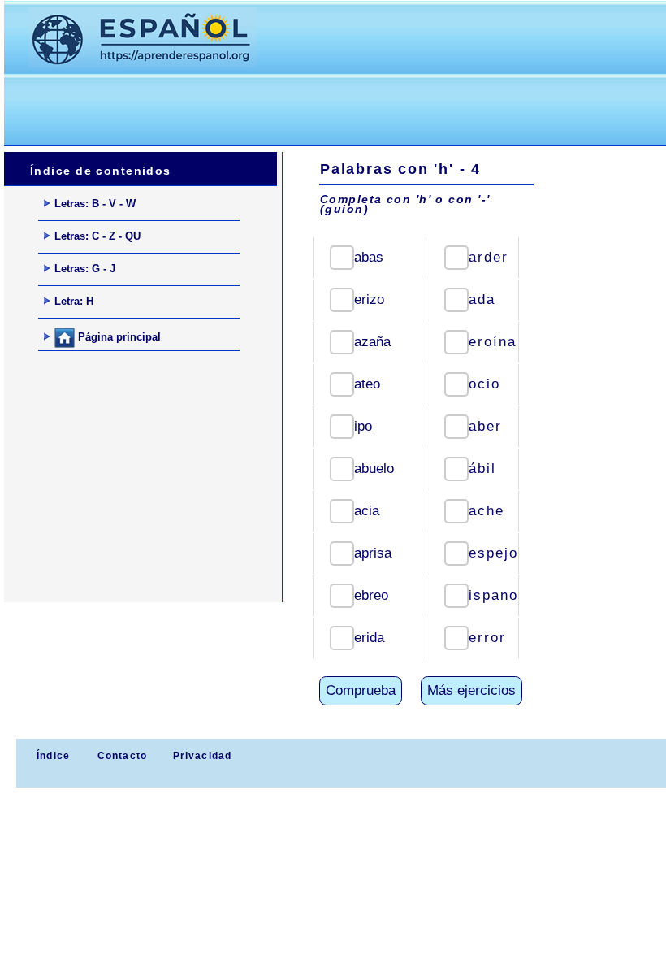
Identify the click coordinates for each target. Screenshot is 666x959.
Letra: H (73, 301)
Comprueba (361, 690)
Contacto (122, 756)
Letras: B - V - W (95, 203)
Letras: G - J (84, 269)
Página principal (118, 337)
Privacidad (202, 756)
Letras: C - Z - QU (97, 236)
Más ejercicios (471, 690)
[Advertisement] (299, 106)
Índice (51, 756)
